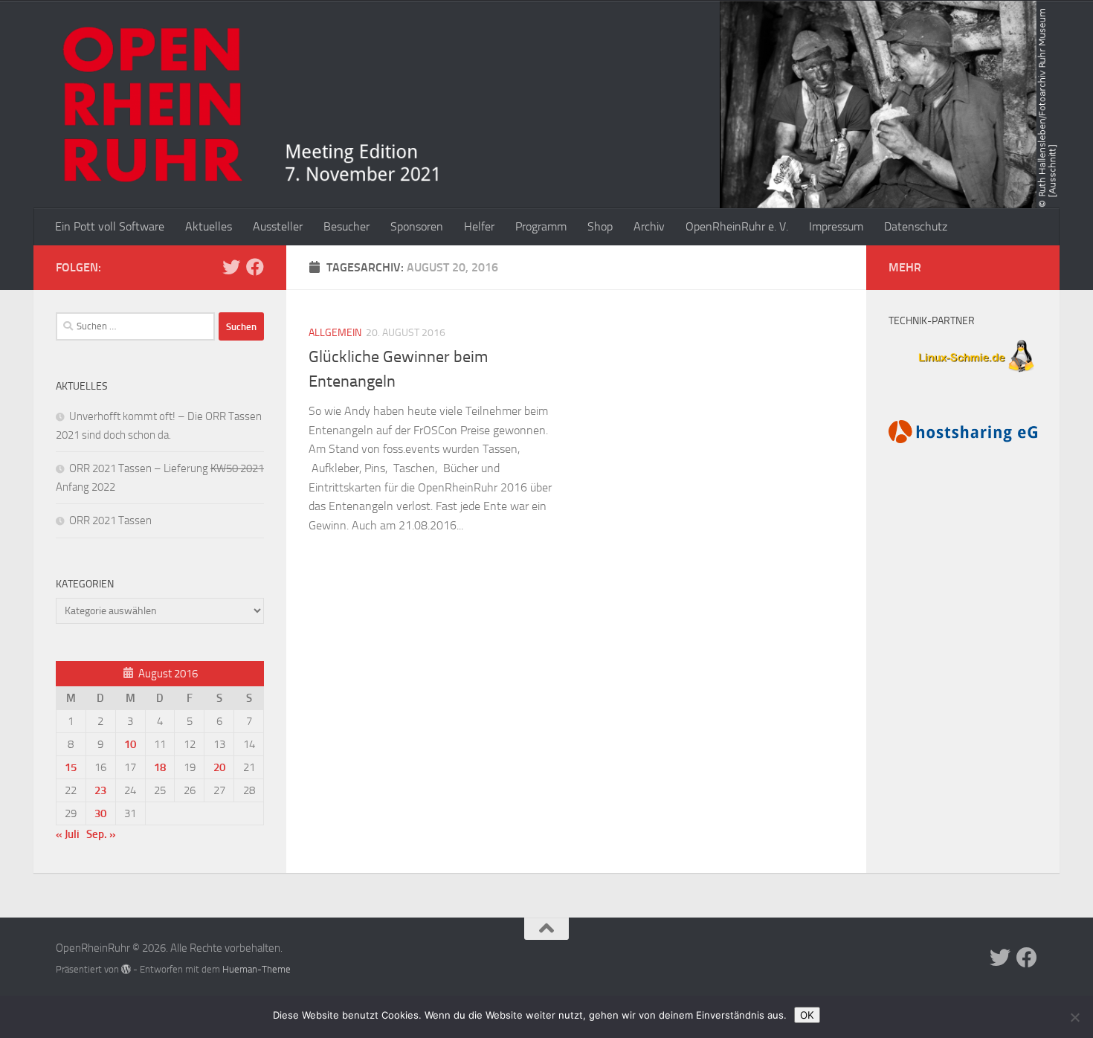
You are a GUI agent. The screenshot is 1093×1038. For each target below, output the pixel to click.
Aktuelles (208, 226)
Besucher (346, 226)
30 (100, 813)
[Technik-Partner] (963, 374)
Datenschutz (915, 226)
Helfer (479, 226)
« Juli (68, 834)
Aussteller (278, 226)
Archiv (649, 226)
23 (100, 790)
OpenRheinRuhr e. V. (737, 226)
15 (71, 767)
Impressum (836, 226)
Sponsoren (416, 226)
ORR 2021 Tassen (110, 520)
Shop (600, 226)
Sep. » (101, 834)
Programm (541, 226)
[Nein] (1074, 1017)
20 (219, 767)
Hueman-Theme (256, 969)
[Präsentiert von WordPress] (126, 969)
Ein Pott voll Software (109, 226)
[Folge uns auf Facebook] (255, 267)
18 (160, 767)
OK (807, 1015)
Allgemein (335, 332)
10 (130, 744)
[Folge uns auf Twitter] (231, 267)
